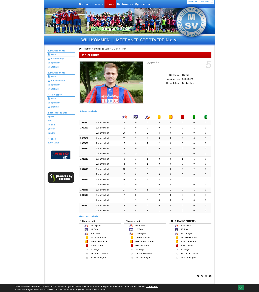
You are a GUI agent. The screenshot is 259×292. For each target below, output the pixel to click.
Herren (110, 4)
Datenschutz (152, 286)
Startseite (85, 4)
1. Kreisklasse (57, 80)
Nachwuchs (125, 4)
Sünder (51, 133)
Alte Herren (55, 94)
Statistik (54, 67)
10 (124, 169)
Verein (99, 4)
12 (92, 237)
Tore (50, 120)
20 (124, 133)
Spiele (51, 116)
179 (183, 225)
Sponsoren (142, 4)
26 (124, 179)
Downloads (193, 1)
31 (124, 195)
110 (92, 225)
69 (136, 225)
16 (136, 229)
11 (124, 138)
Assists (52, 125)
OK (240, 288)
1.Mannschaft (56, 50)
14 (136, 237)
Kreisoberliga (57, 58)
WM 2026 (205, 1)
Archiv (52, 138)
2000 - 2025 (53, 143)
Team (53, 54)
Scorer (51, 129)
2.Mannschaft (56, 72)
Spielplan (55, 63)
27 (124, 190)
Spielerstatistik (58, 112)
